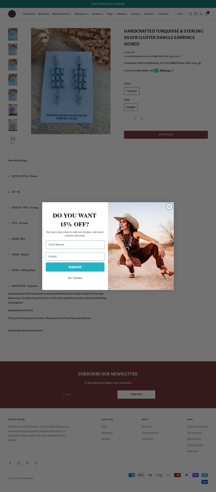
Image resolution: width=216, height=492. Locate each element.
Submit (75, 267)
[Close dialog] (169, 206)
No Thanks (75, 278)
